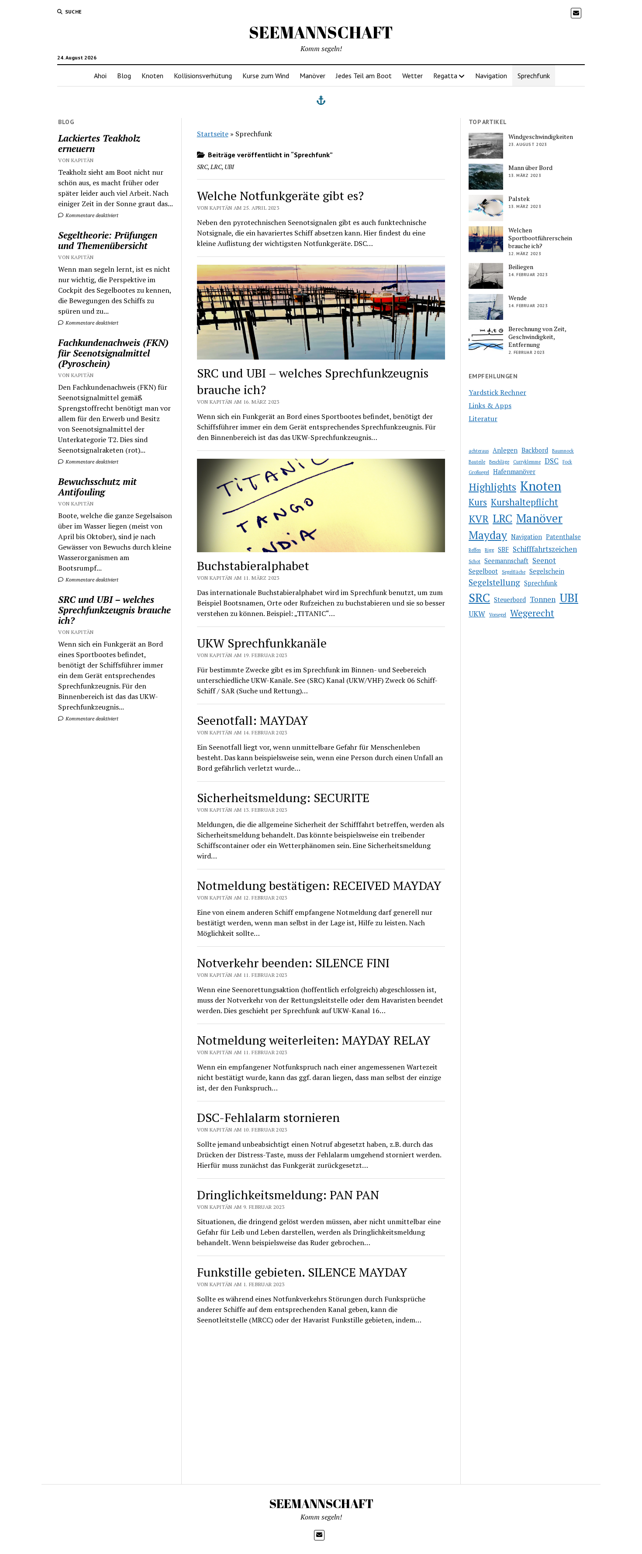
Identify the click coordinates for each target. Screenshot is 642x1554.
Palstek (519, 199)
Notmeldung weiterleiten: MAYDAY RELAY (314, 1040)
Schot (474, 561)
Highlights (492, 487)
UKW (477, 614)
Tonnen (543, 599)
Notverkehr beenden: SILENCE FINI (293, 963)
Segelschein (546, 571)
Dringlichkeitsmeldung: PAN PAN (288, 1195)
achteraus (479, 451)
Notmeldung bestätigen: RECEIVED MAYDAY (319, 885)
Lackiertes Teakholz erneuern (99, 143)
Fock (567, 462)
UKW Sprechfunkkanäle (262, 643)
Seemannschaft (506, 561)
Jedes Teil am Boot (364, 75)
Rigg (489, 550)
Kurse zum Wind (265, 75)
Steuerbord (510, 599)
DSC (552, 461)
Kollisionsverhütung (203, 75)
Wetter (412, 75)
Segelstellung (494, 582)
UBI (568, 598)
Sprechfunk (534, 75)
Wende (517, 298)
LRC (502, 518)
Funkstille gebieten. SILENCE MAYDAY (302, 1272)
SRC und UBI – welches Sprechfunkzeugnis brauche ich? (114, 610)
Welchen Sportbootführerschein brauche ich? (540, 238)
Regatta (445, 75)
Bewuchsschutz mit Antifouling (97, 486)
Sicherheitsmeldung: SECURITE (283, 797)
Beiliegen (520, 267)
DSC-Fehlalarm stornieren (268, 1117)
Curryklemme (527, 462)
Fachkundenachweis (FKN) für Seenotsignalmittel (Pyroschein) (113, 353)
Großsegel (479, 472)
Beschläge (499, 462)
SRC (479, 597)
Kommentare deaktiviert (91, 215)
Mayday (488, 535)
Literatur (483, 418)
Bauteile (477, 462)
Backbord (534, 450)
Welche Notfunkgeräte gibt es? (280, 195)
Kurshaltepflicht (524, 502)
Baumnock (563, 451)
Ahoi (100, 75)
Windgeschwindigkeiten (540, 137)
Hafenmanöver (514, 471)
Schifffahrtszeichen (545, 549)
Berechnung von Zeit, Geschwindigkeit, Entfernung (537, 337)
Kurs (478, 502)
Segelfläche (513, 572)
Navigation (491, 75)
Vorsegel (497, 615)
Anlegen (505, 450)
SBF (503, 549)
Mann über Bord (530, 168)
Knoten (152, 75)
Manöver (312, 75)
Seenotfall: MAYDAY (252, 720)
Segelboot (483, 571)
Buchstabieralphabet (253, 565)
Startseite (212, 133)
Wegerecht (532, 613)
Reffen (475, 550)
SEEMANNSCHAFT (321, 32)
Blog (124, 75)
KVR (479, 519)
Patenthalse (563, 537)
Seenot (544, 560)
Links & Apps (490, 405)
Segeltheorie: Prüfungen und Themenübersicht (107, 240)
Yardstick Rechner (497, 392)
